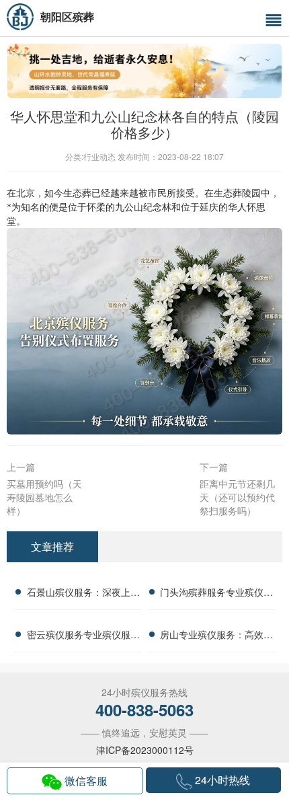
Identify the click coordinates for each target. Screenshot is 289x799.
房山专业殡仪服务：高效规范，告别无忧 (216, 636)
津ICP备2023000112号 (145, 750)
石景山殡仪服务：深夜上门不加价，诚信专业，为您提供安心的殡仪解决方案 (83, 594)
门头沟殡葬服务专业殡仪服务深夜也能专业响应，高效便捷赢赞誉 (216, 594)
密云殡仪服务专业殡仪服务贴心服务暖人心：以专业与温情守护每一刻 (83, 636)
